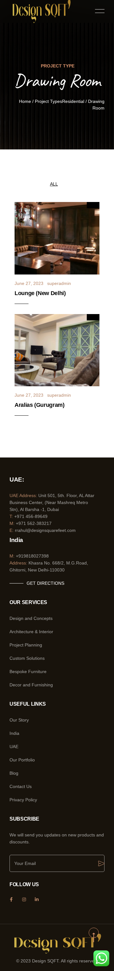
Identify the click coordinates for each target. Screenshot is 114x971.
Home (25, 101)
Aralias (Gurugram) (40, 405)
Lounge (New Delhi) (40, 293)
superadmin (59, 283)
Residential (73, 101)
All (54, 183)
